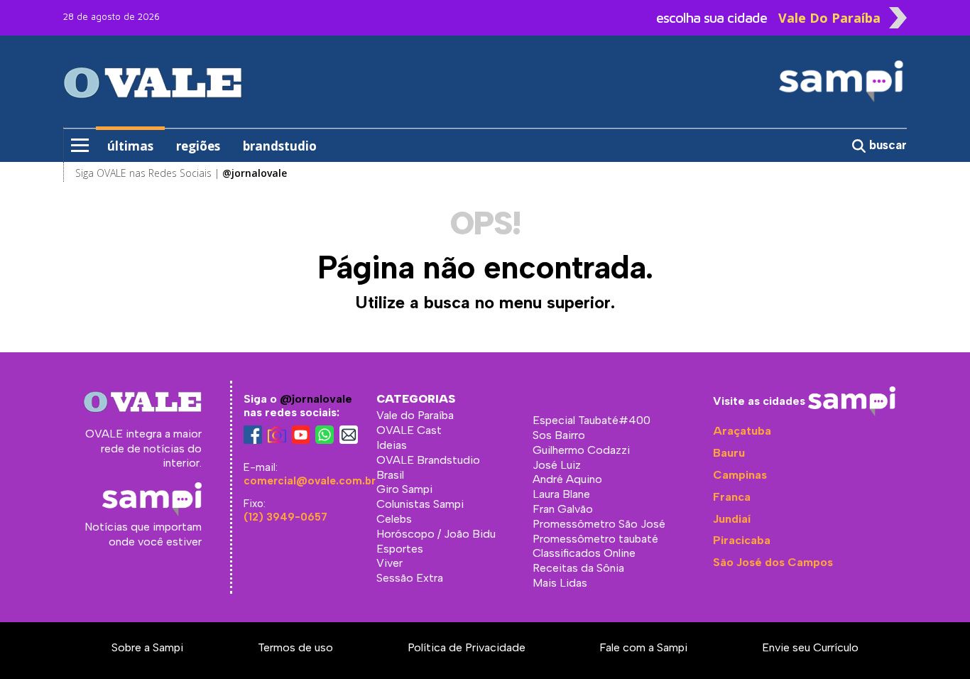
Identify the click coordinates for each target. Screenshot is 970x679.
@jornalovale (316, 399)
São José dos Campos (773, 562)
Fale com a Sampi (643, 647)
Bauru (729, 453)
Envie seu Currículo (810, 647)
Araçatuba (742, 431)
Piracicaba (741, 540)
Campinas (740, 475)
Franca (732, 497)
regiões (198, 146)
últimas (130, 146)
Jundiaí (732, 519)
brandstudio (280, 146)
